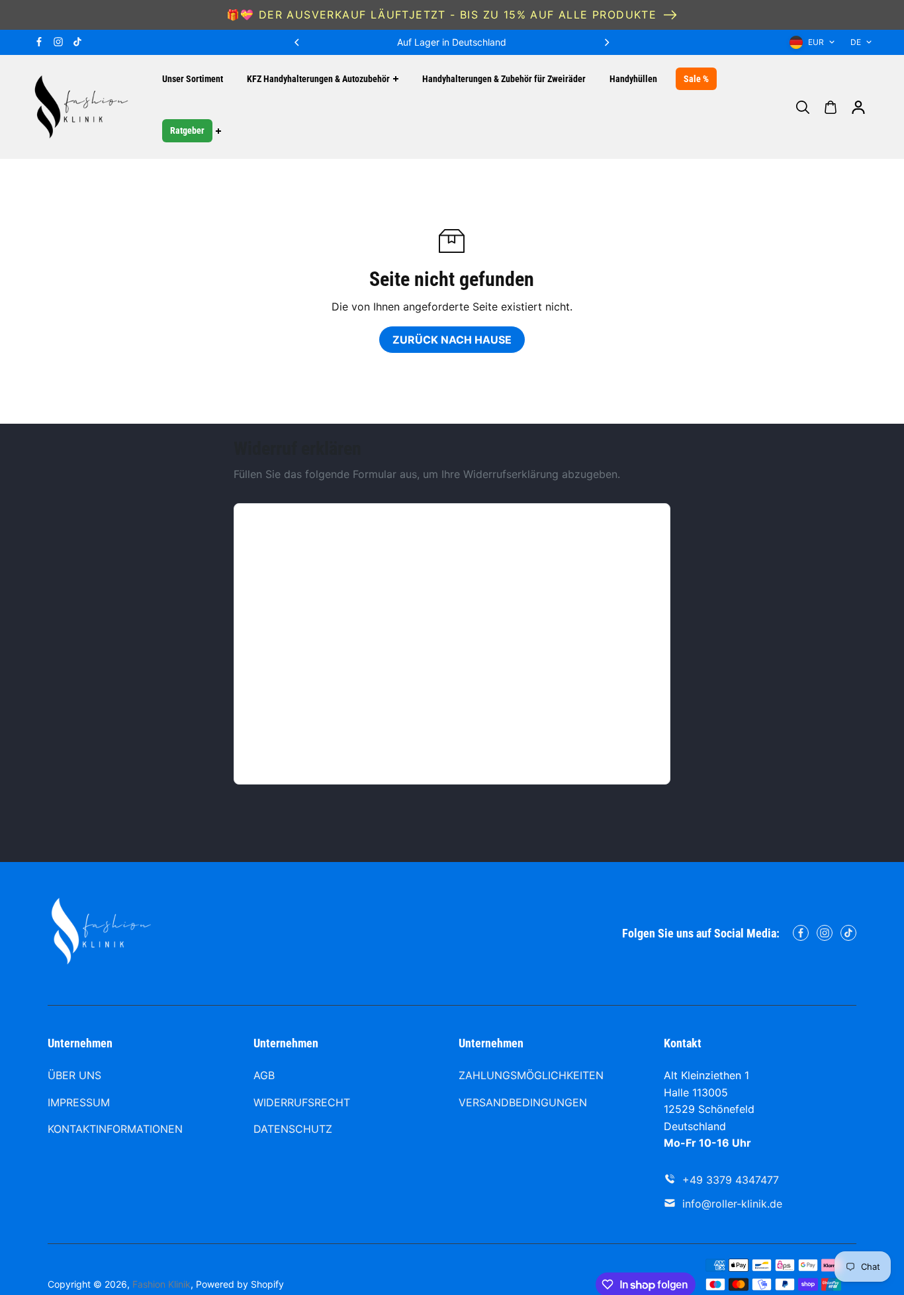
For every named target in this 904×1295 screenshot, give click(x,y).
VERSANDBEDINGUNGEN (523, 1102)
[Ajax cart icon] (830, 107)
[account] (858, 107)
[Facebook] (39, 42)
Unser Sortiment (192, 78)
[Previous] (297, 42)
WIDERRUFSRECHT (301, 1102)
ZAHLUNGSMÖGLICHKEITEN (531, 1075)
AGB (264, 1075)
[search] (802, 107)
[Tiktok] (77, 42)
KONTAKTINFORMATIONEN (115, 1128)
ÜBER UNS (74, 1075)
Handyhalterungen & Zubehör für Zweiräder (504, 78)
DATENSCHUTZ (292, 1128)
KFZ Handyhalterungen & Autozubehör (318, 78)
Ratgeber (187, 131)
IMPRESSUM (79, 1102)
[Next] (606, 42)
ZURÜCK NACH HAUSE (452, 339)
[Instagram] (58, 42)
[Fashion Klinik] (80, 107)
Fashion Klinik (161, 1284)
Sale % (696, 78)
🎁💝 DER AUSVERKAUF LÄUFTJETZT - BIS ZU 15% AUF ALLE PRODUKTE (441, 14)
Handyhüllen (633, 78)
